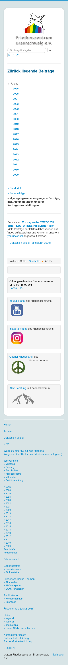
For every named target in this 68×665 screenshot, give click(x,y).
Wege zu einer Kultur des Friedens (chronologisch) (33, 454)
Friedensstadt (11, 559)
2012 (16, 159)
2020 (16, 119)
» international (11, 624)
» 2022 (7, 503)
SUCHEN (9, 647)
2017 (16, 134)
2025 (16, 93)
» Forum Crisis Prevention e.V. (20, 628)
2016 (16, 139)
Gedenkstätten (12, 565)
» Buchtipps (10, 601)
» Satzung (9, 467)
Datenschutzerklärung (16, 638)
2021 (16, 114)
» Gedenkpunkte (12, 569)
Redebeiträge (10, 552)
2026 (16, 88)
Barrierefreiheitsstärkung (18, 641)
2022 (16, 108)
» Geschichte (11, 470)
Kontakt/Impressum (15, 634)
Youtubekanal (17, 300)
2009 (16, 174)
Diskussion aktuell (14, 437)
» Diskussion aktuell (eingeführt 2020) (29, 242)
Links (7, 615)
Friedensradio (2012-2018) (19, 608)
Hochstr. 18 (15, 288)
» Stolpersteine (11, 572)
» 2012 (7, 536)
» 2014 (7, 529)
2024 (16, 98)
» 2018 (7, 516)
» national (9, 621)
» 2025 (7, 493)
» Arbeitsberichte (12, 473)
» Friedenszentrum (13, 598)
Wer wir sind (11, 460)
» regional (9, 618)
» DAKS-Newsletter (14, 588)
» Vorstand (9, 463)
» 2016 (7, 523)
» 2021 (7, 506)
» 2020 (7, 509)
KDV (6, 444)
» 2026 (7, 490)
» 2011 (7, 539)
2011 (16, 164)
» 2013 (7, 532)
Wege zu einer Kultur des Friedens (24, 450)
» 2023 (7, 500)
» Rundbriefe (14, 188)
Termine (8, 431)
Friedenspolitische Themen (19, 578)
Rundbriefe (9, 549)
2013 (16, 154)
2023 (16, 104)
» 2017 (7, 519)
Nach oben (58, 654)
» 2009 (7, 546)
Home (7, 424)
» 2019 (7, 513)
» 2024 (7, 496)
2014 (16, 149)
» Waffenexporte (12, 585)
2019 (16, 124)
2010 (16, 169)
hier (51, 225)
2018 (16, 129)
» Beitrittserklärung (13, 480)
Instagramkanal (18, 328)
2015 (16, 144)
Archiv (7, 486)
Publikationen (11, 595)
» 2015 (7, 526)
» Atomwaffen (11, 582)
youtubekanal (15, 236)
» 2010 (7, 542)
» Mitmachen (10, 477)
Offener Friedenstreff (21, 356)
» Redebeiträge (16, 193)
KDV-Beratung (17, 388)
